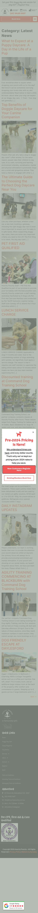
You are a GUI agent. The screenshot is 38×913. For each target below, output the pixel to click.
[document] (19, 456)
